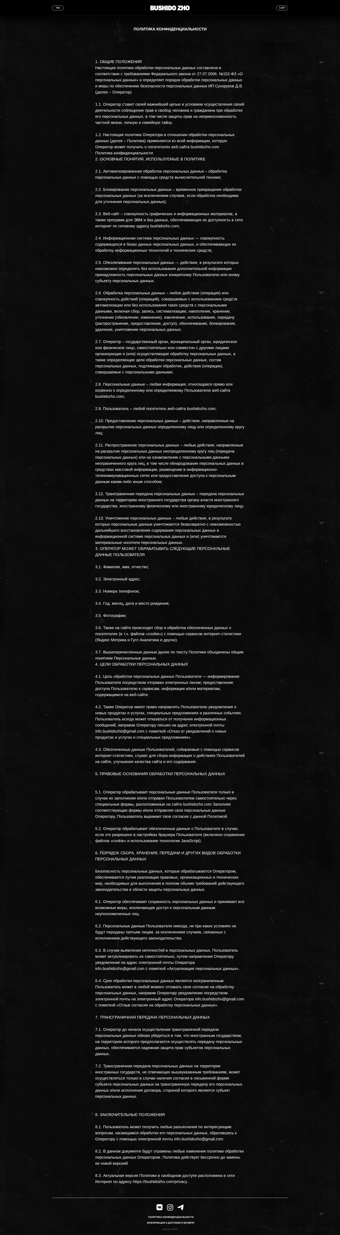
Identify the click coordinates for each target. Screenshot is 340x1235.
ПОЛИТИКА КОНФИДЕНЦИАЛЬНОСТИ (171, 1217)
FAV (58, 7)
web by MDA (170, 1229)
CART (282, 7)
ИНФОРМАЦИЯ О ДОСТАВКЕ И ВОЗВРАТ (171, 1222)
